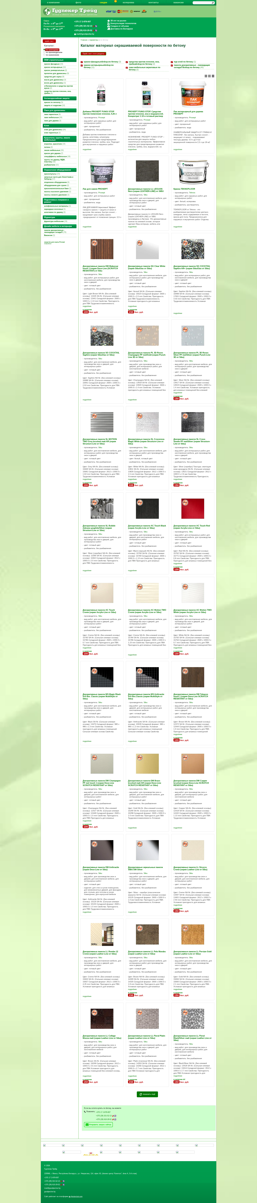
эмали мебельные (53, 150)
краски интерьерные (54, 67)
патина (48, 147)
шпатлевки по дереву (54, 212)
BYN (158, 12)
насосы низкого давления (56, 195)
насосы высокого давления (57, 192)
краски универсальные (55, 70)
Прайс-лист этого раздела (93, 54)
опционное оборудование (56, 182)
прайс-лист (49, 41)
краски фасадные (53, 64)
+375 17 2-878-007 (82, 22)
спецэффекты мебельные (57, 156)
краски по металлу (53, 102)
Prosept (101, 117)
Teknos (192, 192)
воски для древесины (54, 83)
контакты (154, 2)
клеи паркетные (52, 133)
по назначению (52, 55)
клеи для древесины (54, 130)
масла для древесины (54, 80)
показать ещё (149, 1094)
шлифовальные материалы (57, 206)
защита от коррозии (54, 105)
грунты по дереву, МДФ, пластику (54, 161)
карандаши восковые (54, 209)
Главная (84, 40)
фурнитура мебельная (55, 221)
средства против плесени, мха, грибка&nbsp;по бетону (144, 63)
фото (78, 2)
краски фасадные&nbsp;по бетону (102, 62)
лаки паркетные (52, 114)
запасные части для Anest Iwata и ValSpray (58, 178)
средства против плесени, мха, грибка (57, 92)
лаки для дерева (52, 121)
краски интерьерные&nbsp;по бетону (99, 66)
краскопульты (51, 174)
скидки (103, 2)
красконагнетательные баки (57, 188)
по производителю (54, 52)
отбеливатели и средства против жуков (58, 87)
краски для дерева (53, 153)
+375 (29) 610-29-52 (83, 30)
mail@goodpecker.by (52, 1188)
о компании (53, 2)
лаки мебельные (53, 117)
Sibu (145, 195)
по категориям (52, 50)
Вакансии (49, 235)
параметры (93, 40)
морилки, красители (54, 144)
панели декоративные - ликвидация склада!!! (55, 231)
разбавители (51, 165)
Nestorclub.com (76, 1196)
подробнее (87, 149)
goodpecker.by (50, 1192)
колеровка (128, 2)
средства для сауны (54, 77)
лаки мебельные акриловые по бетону (144, 68)
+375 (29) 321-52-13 (83, 26)
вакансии (178, 2)
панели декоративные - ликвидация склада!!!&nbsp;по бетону (192, 66)
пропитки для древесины (56, 73)
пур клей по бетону (184, 62)
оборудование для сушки (56, 185)
